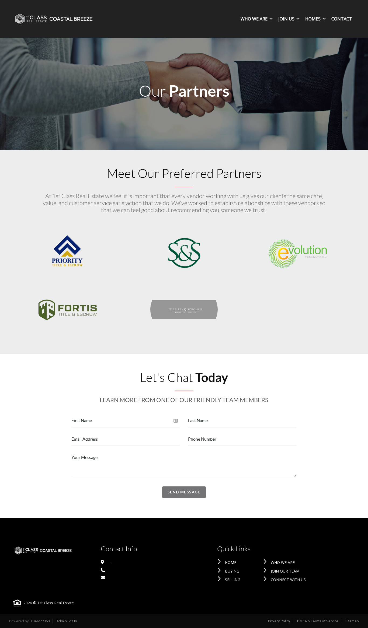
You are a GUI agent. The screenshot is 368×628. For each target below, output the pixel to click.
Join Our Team (285, 571)
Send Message (184, 492)
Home (230, 562)
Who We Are (283, 562)
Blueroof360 (40, 621)
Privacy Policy (279, 621)
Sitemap (352, 621)
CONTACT (341, 19)
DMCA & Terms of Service (317, 621)
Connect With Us (288, 579)
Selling (232, 579)
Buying (232, 571)
